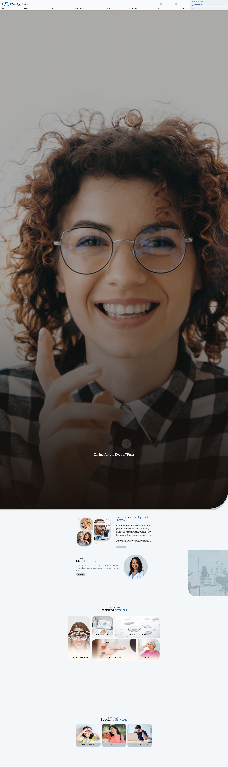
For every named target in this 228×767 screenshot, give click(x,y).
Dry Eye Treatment (198, 4)
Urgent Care (149, 657)
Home (3, 8)
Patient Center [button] (133, 8)
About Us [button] (26, 8)
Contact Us (185, 8)
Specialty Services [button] (79, 8)
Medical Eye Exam (102, 634)
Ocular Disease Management (140, 745)
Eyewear (107, 8)
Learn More (120, 547)
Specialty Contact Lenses (137, 634)
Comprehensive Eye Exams (79, 657)
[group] (88, 736)
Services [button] (52, 8)
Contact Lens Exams (114, 657)
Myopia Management (88, 744)
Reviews (160, 8)
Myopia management (198, 1)
